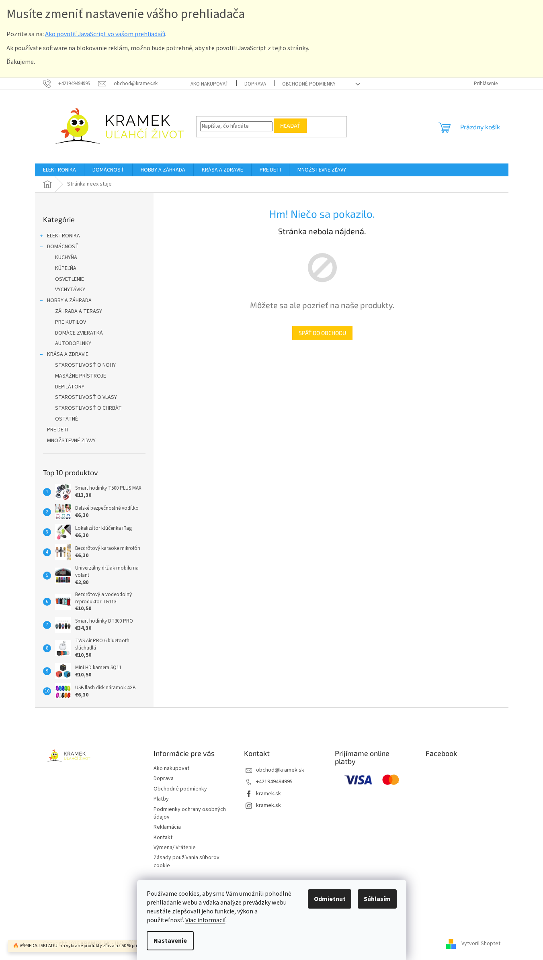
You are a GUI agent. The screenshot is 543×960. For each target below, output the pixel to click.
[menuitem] (59, 169)
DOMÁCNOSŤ (63, 247)
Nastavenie (170, 940)
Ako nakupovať (209, 84)
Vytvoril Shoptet (480, 944)
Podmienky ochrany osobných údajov (190, 813)
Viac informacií (205, 920)
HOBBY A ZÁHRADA (69, 300)
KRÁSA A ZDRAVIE (67, 354)
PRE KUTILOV (70, 322)
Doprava (255, 84)
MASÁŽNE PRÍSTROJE (80, 376)
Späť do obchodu (322, 332)
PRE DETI (57, 430)
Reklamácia (167, 827)
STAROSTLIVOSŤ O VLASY (86, 397)
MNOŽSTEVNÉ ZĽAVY (71, 441)
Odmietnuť (329, 899)
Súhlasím (377, 899)
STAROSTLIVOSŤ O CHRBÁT (88, 408)
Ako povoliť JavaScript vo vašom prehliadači (105, 34)
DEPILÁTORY (69, 387)
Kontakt (163, 837)
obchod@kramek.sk (280, 770)
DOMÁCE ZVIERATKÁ (79, 333)
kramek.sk (268, 794)
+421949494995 (274, 782)
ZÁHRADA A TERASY (78, 311)
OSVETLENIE (69, 279)
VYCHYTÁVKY (70, 290)
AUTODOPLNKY (73, 343)
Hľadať (290, 125)
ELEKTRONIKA (63, 236)
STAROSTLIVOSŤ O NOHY (85, 365)
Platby (161, 799)
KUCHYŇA (66, 257)
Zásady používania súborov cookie (186, 861)
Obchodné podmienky (309, 84)
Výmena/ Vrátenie (175, 848)
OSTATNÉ (66, 419)
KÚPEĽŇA (65, 268)
